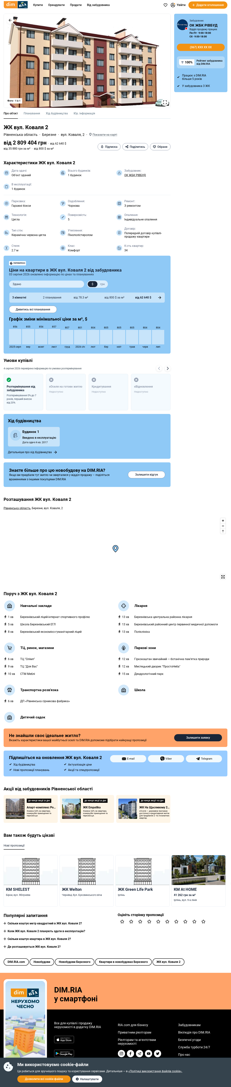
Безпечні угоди (189, 1040)
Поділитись (137, 147)
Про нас (184, 1054)
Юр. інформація (84, 113)
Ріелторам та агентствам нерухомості (137, 1041)
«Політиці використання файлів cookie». (155, 1071)
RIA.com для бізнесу (133, 1025)
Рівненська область (21, 134)
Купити (38, 5)
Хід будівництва (57, 113)
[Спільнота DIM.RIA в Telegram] (139, 1053)
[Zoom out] (223, 526)
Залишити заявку (198, 737)
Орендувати (56, 5)
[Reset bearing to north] (223, 531)
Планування (32, 113)
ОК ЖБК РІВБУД (135, 175)
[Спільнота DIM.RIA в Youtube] (148, 1053)
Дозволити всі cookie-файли (44, 1079)
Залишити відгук (146, 474)
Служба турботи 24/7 (194, 1047)
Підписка (111, 147)
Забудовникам (189, 1025)
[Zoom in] (223, 520)
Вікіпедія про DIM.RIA (194, 1032)
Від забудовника (98, 5)
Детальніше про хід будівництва (30, 452)
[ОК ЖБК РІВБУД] (182, 24)
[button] (10, 20)
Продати (76, 5)
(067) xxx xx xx (201, 47)
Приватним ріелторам (134, 1032)
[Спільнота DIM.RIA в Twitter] (157, 1053)
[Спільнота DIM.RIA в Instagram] (121, 1053)
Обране (162, 147)
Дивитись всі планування (33, 309)
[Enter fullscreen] (223, 576)
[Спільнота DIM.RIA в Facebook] (130, 1053)
